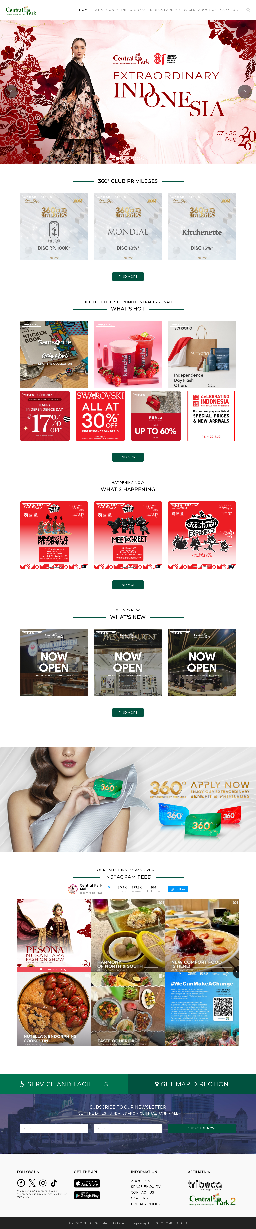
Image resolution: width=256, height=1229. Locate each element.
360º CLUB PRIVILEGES (37, 197)
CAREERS (139, 1198)
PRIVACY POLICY (146, 1204)
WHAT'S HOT (31, 324)
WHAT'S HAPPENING (36, 505)
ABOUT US (140, 1181)
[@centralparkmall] (73, 889)
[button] (106, 10)
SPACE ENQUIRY (146, 1187)
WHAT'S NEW (32, 633)
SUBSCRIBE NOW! (202, 1128)
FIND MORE (128, 276)
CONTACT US (142, 1192)
